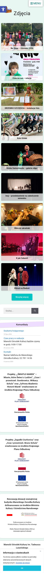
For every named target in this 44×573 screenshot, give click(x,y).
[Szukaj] (34, 311)
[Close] (41, 551)
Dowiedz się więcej (23, 563)
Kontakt (7, 352)
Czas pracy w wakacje (14, 338)
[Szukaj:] (17, 311)
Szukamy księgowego (14, 331)
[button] (3, 9)
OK (22, 568)
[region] (22, 561)
